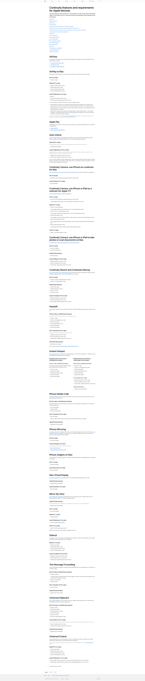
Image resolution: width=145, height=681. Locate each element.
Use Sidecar (52, 538)
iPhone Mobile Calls (53, 37)
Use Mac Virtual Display (54, 477)
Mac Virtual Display (53, 42)
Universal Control (53, 51)
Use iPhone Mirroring (54, 432)
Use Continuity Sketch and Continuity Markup (59, 272)
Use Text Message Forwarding (55, 567)
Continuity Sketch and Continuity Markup (58, 31)
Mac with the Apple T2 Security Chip (58, 449)
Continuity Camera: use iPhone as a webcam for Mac (60, 26)
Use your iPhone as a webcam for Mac (57, 172)
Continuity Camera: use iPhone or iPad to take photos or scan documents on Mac (67, 30)
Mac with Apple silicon (55, 448)
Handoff (51, 33)
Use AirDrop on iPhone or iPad (57, 63)
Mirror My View (52, 44)
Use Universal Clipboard (54, 600)
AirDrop (51, 19)
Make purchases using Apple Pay (58, 130)
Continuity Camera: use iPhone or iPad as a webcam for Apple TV (63, 28)
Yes (50, 672)
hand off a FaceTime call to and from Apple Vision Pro (66, 346)
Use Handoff (52, 309)
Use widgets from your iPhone (55, 457)
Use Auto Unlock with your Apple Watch (58, 137)
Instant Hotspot (52, 35)
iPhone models (63, 177)
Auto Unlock (52, 24)
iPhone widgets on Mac (54, 40)
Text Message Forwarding (54, 48)
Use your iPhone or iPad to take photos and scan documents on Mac (64, 242)
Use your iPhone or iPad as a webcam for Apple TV (60, 193)
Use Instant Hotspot (53, 353)
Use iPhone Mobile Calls (54, 396)
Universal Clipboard (53, 49)
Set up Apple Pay (54, 128)
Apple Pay (51, 22)
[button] (100, 1)
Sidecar (51, 46)
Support (48, 675)
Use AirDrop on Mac (55, 64)
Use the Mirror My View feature (56, 496)
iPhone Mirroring (52, 39)
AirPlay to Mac (52, 21)
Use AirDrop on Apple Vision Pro (57, 66)
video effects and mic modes (75, 172)
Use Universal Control (54, 639)
